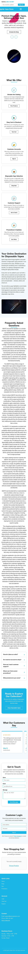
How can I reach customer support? (11, 665)
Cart (3, 886)
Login (3, 899)
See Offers (14, 239)
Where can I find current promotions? (10, 672)
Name (4, 777)
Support (4, 904)
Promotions (4, 888)
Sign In (14, 158)
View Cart (4, 901)
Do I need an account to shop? (12, 659)
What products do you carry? (11, 678)
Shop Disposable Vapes (14, 708)
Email (4, 783)
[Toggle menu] (21, 9)
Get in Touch (14, 212)
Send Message (14, 802)
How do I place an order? (10, 654)
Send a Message (6, 920)
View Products (14, 106)
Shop (3, 884)
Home (3, 881)
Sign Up (21, 4)
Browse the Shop (14, 32)
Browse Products (14, 866)
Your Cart (14, 132)
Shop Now (14, 185)
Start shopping (17, 836)
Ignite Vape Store (6, 9)
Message (5, 790)
